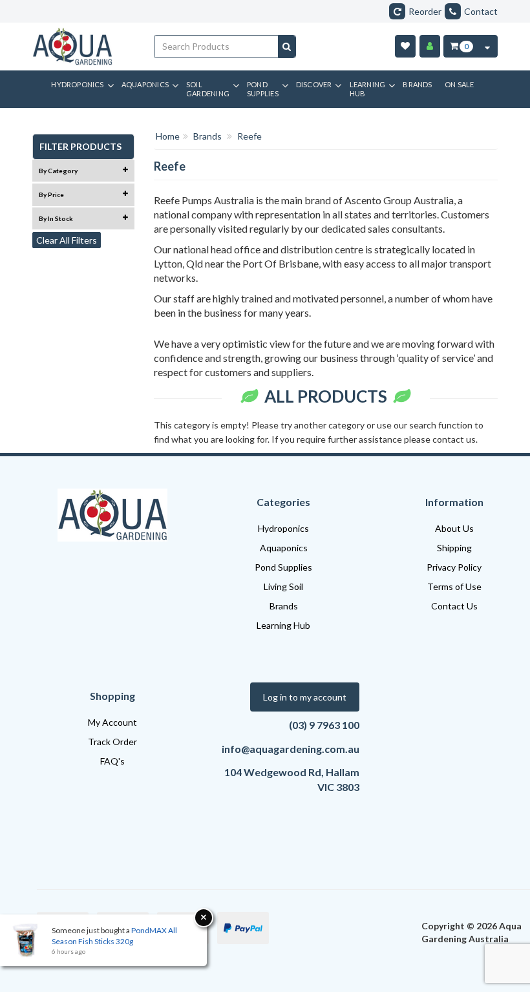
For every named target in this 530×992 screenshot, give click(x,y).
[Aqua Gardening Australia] (83, 46)
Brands (284, 605)
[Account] (429, 46)
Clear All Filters (66, 240)
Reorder (424, 11)
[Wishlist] (405, 46)
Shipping (454, 547)
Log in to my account (304, 696)
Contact (481, 11)
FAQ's (112, 760)
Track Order (112, 741)
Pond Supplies (283, 567)
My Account (112, 722)
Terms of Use (454, 586)
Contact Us (454, 605)
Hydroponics (283, 528)
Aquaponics (284, 547)
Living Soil (283, 586)
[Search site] (286, 47)
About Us (454, 528)
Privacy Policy (454, 567)
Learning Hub (283, 625)
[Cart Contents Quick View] (487, 46)
